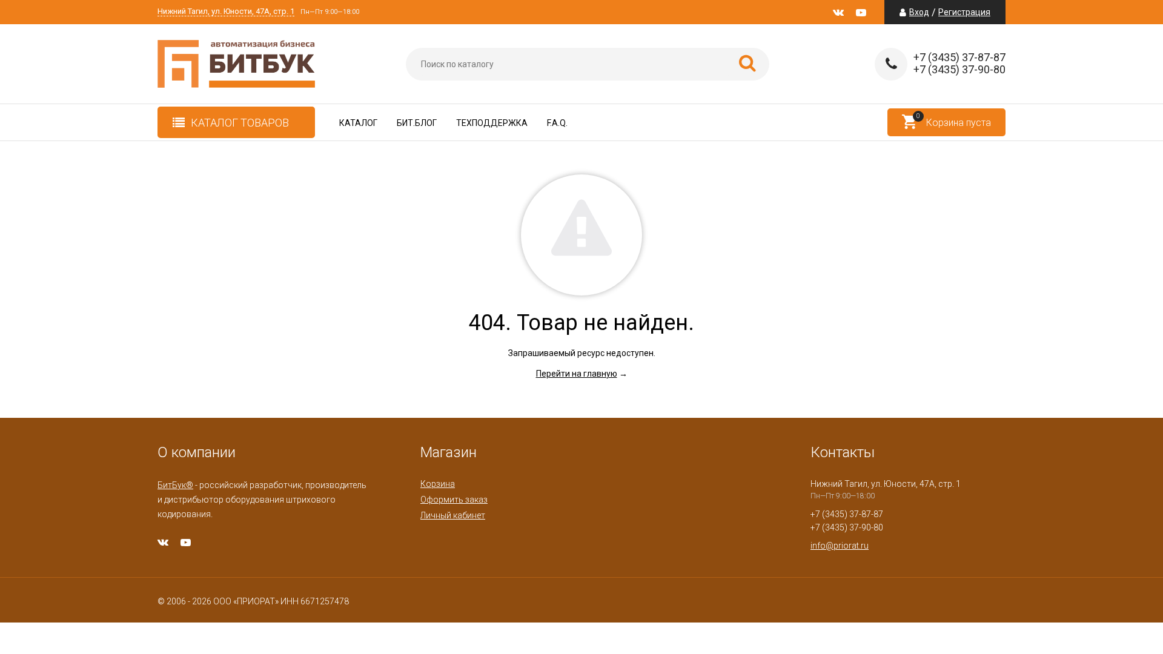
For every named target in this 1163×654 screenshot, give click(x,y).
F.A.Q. (557, 123)
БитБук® (175, 485)
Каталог (358, 123)
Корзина (437, 484)
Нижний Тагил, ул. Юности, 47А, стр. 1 (225, 11)
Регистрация (964, 12)
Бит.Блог (417, 123)
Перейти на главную (576, 373)
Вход (919, 12)
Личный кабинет (452, 515)
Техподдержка (492, 123)
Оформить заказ (454, 499)
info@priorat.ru (839, 545)
